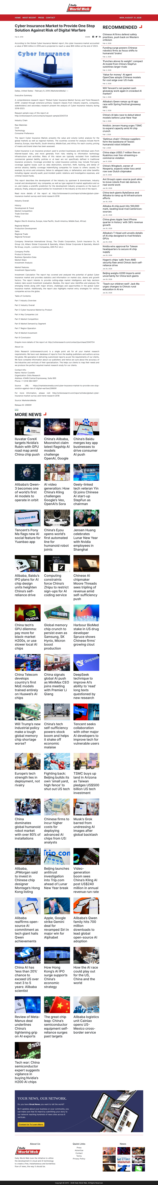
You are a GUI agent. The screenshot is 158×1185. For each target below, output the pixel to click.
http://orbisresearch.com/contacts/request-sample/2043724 (41, 116)
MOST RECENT (29, 18)
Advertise (79, 1150)
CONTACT (50, 18)
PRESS (41, 18)
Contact (79, 1153)
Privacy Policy (79, 1159)
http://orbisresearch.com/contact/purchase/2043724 (71, 342)
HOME (18, 18)
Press (79, 1147)
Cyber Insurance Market (36, 138)
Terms (79, 1156)
